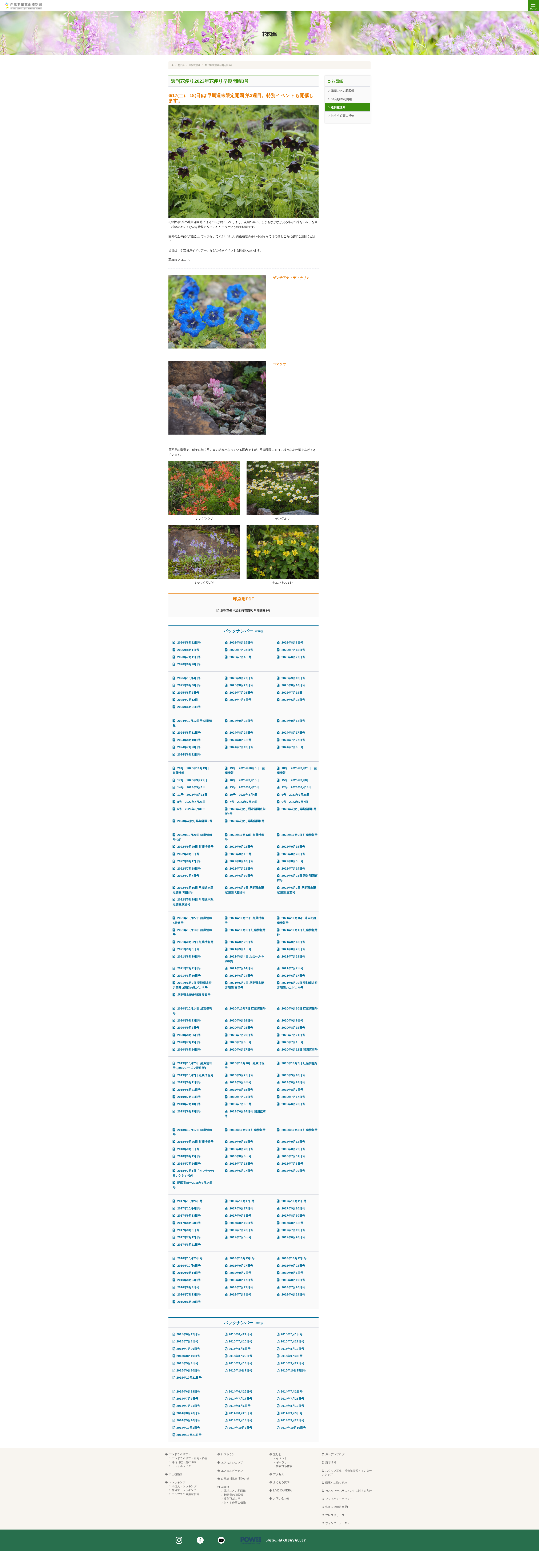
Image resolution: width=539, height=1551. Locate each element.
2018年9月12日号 (293, 1141)
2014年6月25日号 (240, 1391)
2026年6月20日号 (188, 664)
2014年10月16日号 (293, 1427)
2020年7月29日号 (241, 1035)
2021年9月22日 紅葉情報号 (194, 942)
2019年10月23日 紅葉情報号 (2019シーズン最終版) (192, 1065)
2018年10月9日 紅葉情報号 (247, 1130)
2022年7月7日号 (187, 875)
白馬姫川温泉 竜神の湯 (235, 1478)
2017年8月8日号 (292, 1223)
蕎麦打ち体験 (284, 1466)
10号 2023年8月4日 (245, 794)
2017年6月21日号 (188, 1244)
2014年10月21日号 (189, 1435)
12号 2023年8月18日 (297, 787)
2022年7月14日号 (293, 868)
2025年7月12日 (187, 699)
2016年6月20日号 (188, 1302)
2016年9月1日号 (292, 1272)
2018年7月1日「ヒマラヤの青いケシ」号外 (193, 1173)
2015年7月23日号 (292, 1341)
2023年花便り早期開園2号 (194, 821)
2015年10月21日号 (189, 1377)
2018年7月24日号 (188, 1163)
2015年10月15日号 (293, 1370)
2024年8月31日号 (188, 732)
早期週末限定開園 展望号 (193, 994)
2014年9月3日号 (292, 1413)
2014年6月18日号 (188, 1391)
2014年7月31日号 (188, 1405)
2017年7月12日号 (188, 1237)
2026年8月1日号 (187, 650)
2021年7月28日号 (293, 956)
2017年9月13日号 (188, 1215)
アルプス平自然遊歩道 (185, 1494)
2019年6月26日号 (293, 1104)
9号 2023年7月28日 (297, 794)
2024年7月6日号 (292, 747)
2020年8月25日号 (241, 1027)
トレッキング (177, 1482)
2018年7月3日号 (292, 1163)
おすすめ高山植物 (342, 115)
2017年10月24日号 (189, 1201)
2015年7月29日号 (188, 1348)
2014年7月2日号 (292, 1391)
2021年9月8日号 (187, 949)
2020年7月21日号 (293, 1035)
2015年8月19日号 (188, 1356)
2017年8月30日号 (293, 1215)
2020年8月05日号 (188, 1035)
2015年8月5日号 (240, 1348)
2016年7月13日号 (188, 1294)
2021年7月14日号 (241, 968)
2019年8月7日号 (292, 1089)
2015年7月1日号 (292, 1334)
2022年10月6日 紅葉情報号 (299, 835)
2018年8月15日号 (188, 1156)
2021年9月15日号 (293, 942)
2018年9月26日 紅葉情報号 (194, 1141)
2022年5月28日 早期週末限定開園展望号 (193, 902)
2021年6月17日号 (293, 975)
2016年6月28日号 (293, 1294)
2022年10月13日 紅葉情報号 (244, 837)
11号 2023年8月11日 (193, 794)
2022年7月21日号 (241, 868)
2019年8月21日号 (188, 1089)
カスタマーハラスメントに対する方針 (348, 1490)
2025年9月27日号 (241, 678)
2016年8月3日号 (187, 1287)
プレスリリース (334, 1515)
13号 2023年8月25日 (245, 787)
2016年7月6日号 (240, 1294)
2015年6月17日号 (188, 1334)
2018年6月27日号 (241, 1170)
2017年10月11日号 (294, 1201)
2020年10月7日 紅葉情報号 (247, 1008)
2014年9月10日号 (188, 1420)
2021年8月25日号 (293, 949)
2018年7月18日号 (241, 1163)
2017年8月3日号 (187, 1230)
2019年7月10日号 (188, 1104)
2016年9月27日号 (241, 1265)
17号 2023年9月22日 (191, 780)
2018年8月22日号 (293, 1149)
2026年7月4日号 (240, 657)
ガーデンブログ (334, 1454)
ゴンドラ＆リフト (180, 1454)
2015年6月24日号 (240, 1334)
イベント (281, 1458)
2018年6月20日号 (293, 1170)
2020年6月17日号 (241, 1049)
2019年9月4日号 (240, 1082)
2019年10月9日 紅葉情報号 (299, 1063)
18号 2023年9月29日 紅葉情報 (297, 770)
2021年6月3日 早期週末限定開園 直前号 (244, 985)
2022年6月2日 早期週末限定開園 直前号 (296, 890)
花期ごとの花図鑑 (342, 90)
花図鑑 (181, 65)
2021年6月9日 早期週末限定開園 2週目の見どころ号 (192, 985)
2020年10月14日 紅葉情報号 (192, 1011)
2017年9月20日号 (293, 1208)
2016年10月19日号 (242, 1258)
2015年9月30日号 (188, 1370)
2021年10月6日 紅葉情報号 (247, 930)
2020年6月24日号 (188, 1049)
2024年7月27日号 (293, 740)
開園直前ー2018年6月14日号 (193, 1185)
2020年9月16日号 (241, 1020)
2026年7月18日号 (293, 650)
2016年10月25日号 (189, 1258)
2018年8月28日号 (241, 1149)
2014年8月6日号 (240, 1405)
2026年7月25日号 (241, 650)
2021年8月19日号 (188, 956)
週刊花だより (232, 1498)
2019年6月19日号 (188, 1111)
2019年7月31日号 (188, 1097)
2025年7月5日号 (240, 699)
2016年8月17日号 (241, 1280)
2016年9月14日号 (188, 1272)
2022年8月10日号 (241, 861)
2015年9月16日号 (240, 1363)
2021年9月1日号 (240, 949)
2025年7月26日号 (241, 692)
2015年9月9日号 (187, 1363)
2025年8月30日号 (188, 685)
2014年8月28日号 (240, 1413)
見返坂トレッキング (184, 1490)
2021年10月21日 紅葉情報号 (244, 920)
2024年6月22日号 (188, 754)
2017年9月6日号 (240, 1215)
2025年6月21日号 (188, 707)
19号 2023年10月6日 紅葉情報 (245, 770)
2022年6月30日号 (241, 875)
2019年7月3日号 (240, 1104)
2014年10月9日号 (240, 1427)
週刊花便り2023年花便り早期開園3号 (245, 610)
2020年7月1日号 (292, 1042)
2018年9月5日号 (187, 1149)
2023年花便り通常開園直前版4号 (245, 811)
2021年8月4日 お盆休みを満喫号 (244, 959)
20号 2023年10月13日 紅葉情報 (192, 770)
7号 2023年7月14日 (245, 801)
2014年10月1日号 (188, 1427)
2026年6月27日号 (293, 657)
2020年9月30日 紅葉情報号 (299, 1008)
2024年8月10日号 (188, 740)
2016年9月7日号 (240, 1272)
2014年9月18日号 (240, 1420)
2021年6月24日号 (241, 975)
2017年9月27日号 (241, 1208)
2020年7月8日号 (240, 1042)
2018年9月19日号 (241, 1141)
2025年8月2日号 (187, 692)
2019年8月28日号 (293, 1082)
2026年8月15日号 (241, 642)
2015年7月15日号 (240, 1341)
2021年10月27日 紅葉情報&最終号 (192, 920)
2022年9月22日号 (241, 846)
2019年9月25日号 (241, 1075)
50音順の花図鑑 (341, 99)
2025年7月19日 (291, 692)
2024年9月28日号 (241, 720)
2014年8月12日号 (292, 1405)
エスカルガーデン (232, 1470)
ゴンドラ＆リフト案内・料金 (189, 1458)
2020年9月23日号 (188, 1020)
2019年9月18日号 (293, 1075)
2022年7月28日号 (188, 868)
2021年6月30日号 (188, 975)
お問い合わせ (281, 1498)
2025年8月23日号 (241, 685)
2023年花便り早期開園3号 (298, 809)
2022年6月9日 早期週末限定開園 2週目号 (244, 890)
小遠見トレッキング (184, 1486)
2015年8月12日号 (292, 1348)
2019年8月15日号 (241, 1089)
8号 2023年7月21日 (192, 801)
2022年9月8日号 (187, 854)
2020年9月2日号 (187, 1027)
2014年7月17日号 (240, 1398)
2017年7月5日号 (240, 1237)
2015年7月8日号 (187, 1341)
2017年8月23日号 (188, 1223)
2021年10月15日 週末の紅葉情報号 (296, 920)
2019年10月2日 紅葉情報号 (194, 1075)
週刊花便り (194, 65)
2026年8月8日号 (292, 642)
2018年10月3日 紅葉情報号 (299, 1130)
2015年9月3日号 (292, 1356)
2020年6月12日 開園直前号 (299, 1049)
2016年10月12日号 (294, 1258)
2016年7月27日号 (241, 1287)
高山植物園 (176, 1474)
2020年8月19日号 (293, 1027)
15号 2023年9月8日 (295, 780)
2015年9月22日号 (292, 1363)
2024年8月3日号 (240, 740)
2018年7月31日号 (293, 1156)
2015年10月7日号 (240, 1370)
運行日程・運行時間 (184, 1462)
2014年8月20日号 (188, 1413)
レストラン (228, 1454)
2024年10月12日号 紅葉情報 (192, 723)
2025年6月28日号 (293, 699)
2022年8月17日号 (188, 861)
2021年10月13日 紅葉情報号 (192, 932)
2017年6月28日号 (293, 1237)
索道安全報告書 (335, 1506)
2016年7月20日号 (293, 1287)
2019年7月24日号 (241, 1097)
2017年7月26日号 (241, 1230)
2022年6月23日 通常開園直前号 (297, 878)
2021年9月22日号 (241, 942)
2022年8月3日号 (292, 861)
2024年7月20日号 (188, 747)
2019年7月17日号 (293, 1097)
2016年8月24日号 (188, 1280)
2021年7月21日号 (188, 968)
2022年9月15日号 (293, 846)
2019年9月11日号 (188, 1082)
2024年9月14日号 (293, 720)
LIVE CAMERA (282, 1490)
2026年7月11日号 (188, 657)
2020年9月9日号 (292, 1020)
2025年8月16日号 (293, 685)
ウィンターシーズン (337, 1523)
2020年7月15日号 (188, 1042)
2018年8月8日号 (240, 1156)
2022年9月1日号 (240, 854)
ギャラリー (283, 1462)
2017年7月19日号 (293, 1230)
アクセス (278, 1474)
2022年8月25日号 (293, 854)
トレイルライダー (183, 1466)
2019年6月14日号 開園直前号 (245, 1114)
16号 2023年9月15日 (244, 780)
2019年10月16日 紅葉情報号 (244, 1065)
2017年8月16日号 (241, 1223)
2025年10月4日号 (188, 678)
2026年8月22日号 (188, 642)
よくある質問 (281, 1482)
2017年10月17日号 (242, 1201)
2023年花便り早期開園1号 (246, 821)
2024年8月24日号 (241, 732)
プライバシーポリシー (339, 1498)
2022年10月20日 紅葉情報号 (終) (192, 837)
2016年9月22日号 (293, 1265)
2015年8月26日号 (240, 1356)
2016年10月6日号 (188, 1265)
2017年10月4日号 (188, 1208)
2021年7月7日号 (292, 968)
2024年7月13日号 (241, 747)
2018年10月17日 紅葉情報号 (192, 1132)
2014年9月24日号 (292, 1420)
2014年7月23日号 (292, 1398)
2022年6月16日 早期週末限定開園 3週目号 (193, 890)
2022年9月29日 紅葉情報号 (194, 846)
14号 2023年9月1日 (192, 787)
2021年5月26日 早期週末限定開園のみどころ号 (297, 985)
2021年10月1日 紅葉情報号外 (297, 932)
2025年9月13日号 (293, 678)
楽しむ (277, 1454)
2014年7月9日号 (187, 1398)
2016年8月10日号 (293, 1280)
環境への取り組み (336, 1482)
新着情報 (330, 1462)
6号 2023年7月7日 (296, 801)
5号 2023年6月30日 (192, 809)
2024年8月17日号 (293, 732)
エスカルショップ (232, 1462)
